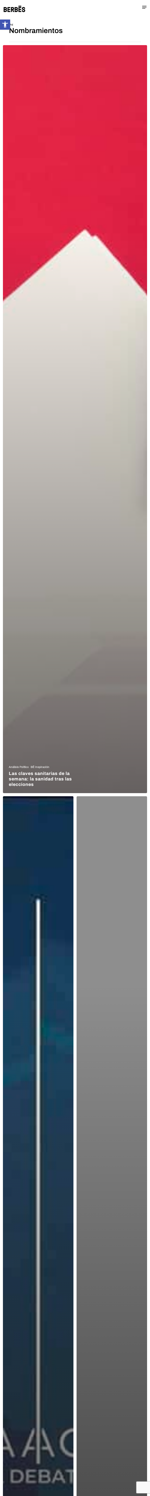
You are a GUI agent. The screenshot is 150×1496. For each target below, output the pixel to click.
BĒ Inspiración (40, 767)
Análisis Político (19, 767)
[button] (5, 25)
